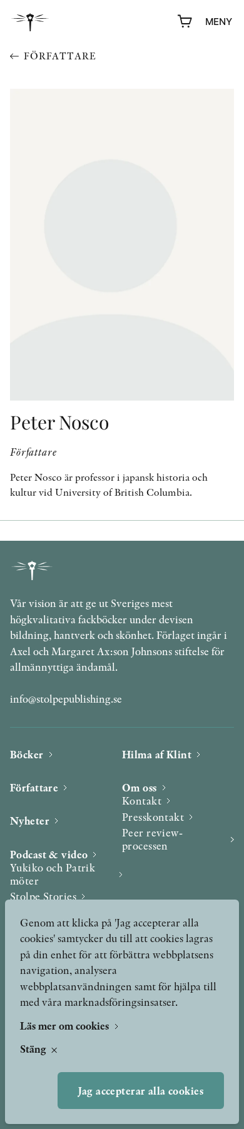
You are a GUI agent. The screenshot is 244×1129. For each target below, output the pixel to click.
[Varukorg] (185, 21)
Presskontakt (153, 816)
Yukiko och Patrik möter (52, 874)
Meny (218, 22)
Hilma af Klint (156, 754)
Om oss (139, 787)
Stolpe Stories (43, 896)
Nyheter (29, 820)
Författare (60, 56)
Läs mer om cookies (65, 1025)
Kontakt (141, 800)
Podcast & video (49, 854)
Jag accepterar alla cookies (140, 1090)
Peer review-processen (152, 839)
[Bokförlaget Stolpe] (30, 22)
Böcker (27, 754)
